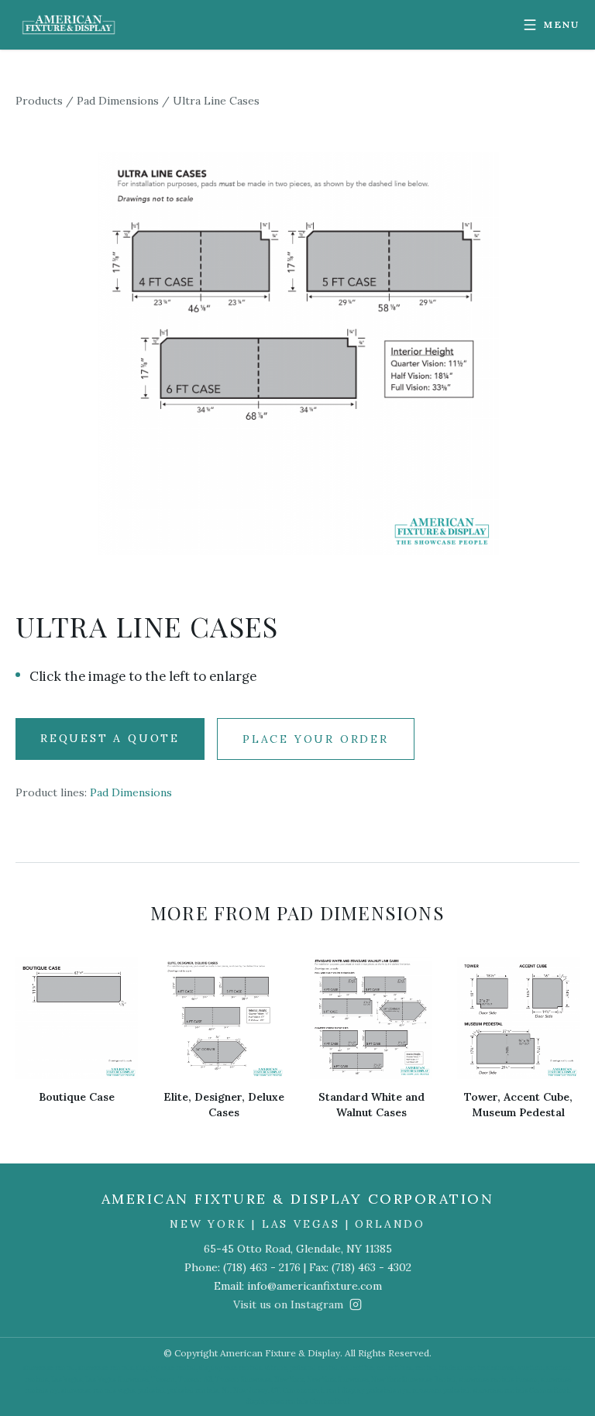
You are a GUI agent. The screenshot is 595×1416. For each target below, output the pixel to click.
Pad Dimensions (118, 101)
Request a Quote (110, 738)
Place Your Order (315, 739)
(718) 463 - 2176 (262, 1267)
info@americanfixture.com (314, 1286)
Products (39, 101)
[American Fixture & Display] (68, 24)
